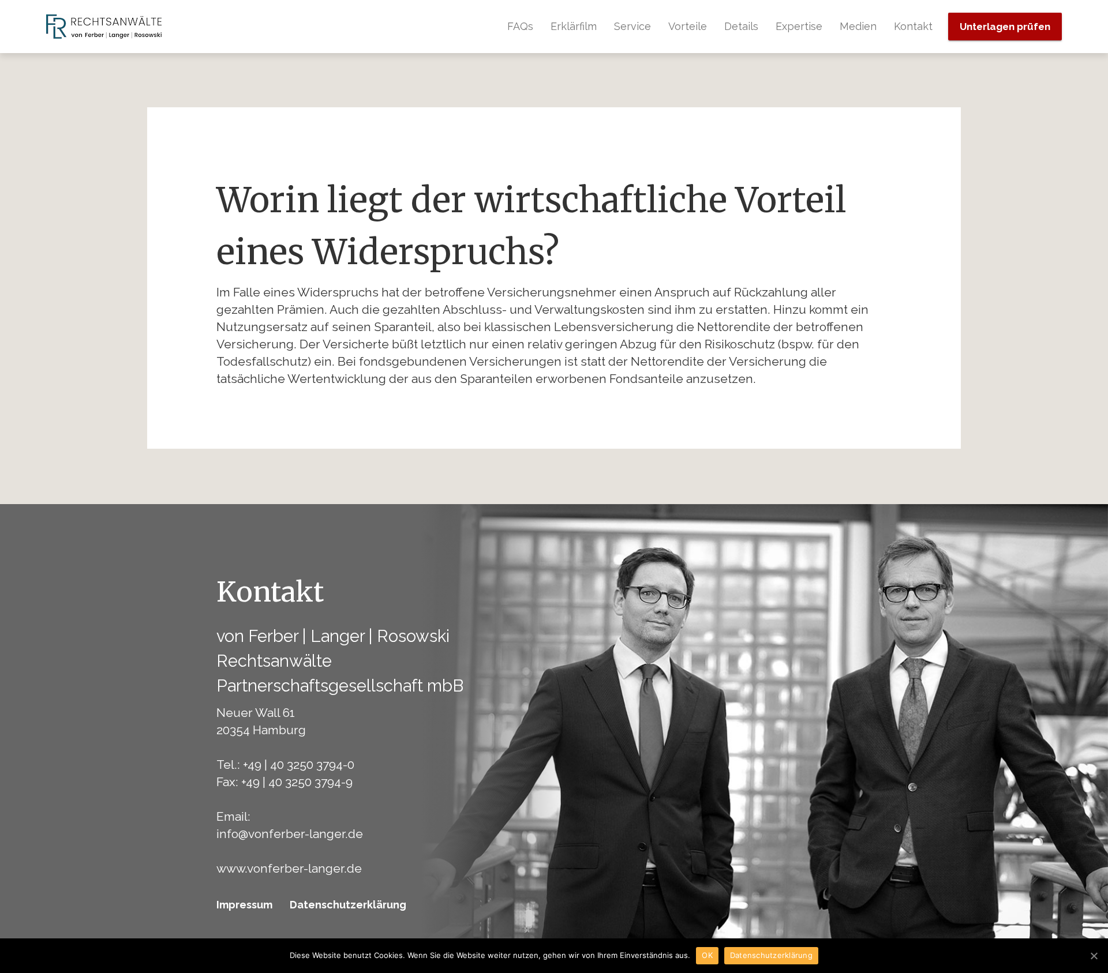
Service (632, 26)
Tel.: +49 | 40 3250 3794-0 (285, 764)
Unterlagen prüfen (1005, 26)
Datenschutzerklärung (348, 905)
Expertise (799, 26)
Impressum (244, 905)
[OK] (1093, 955)
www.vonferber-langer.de (289, 868)
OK (707, 955)
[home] (104, 26)
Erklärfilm (574, 26)
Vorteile (687, 26)
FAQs (520, 26)
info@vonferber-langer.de (289, 834)
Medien (858, 26)
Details (741, 26)
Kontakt (913, 26)
